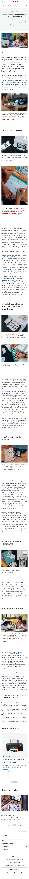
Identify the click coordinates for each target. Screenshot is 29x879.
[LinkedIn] (14, 872)
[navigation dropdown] (26, 2)
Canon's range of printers (17, 683)
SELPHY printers (5, 569)
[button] (7, 782)
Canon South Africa (14, 869)
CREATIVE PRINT (4, 812)
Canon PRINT (7, 113)
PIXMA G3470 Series (16, 654)
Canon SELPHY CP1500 (10, 155)
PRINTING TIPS (14, 11)
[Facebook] (7, 872)
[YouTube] (21, 872)
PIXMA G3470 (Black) (9, 762)
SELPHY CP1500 (21, 75)
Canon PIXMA (8, 420)
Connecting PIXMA (7, 75)
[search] (2, 2)
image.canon (5, 280)
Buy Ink (5, 770)
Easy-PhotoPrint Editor (11, 257)
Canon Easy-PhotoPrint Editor (13, 118)
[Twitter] (18, 872)
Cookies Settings (21, 865)
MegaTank (21, 655)
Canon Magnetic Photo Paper (9, 213)
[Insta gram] (10, 872)
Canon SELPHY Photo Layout (13, 582)
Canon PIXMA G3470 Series (10, 637)
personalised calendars (17, 208)
